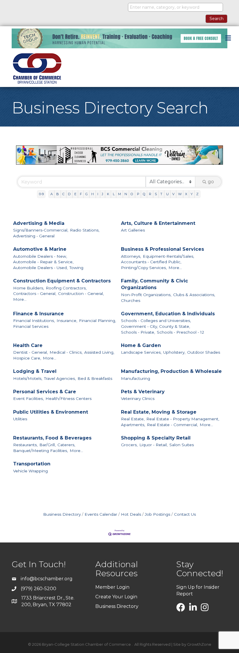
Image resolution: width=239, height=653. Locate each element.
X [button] (186, 194)
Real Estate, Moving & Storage (158, 412)
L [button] (114, 194)
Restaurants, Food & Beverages (52, 438)
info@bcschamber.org (47, 578)
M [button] (119, 194)
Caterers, (66, 444)
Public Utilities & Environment (50, 412)
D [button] (69, 194)
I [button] (97, 194)
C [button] (63, 194)
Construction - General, (81, 293)
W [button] (180, 194)
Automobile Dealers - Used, (40, 267)
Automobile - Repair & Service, (43, 261)
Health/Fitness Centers (68, 398)
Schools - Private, (138, 332)
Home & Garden (141, 345)
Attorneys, (131, 256)
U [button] (167, 194)
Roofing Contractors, (66, 288)
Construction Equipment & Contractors (62, 281)
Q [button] (144, 194)
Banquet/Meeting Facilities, (40, 450)
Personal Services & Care (44, 391)
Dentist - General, (30, 352)
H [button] (92, 194)
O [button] (132, 194)
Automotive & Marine (39, 249)
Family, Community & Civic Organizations (154, 284)
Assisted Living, (99, 352)
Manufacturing (135, 378)
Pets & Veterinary (143, 391)
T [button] (161, 194)
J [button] (102, 194)
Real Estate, (133, 419)
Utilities (20, 419)
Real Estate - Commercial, (172, 424)
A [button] (51, 194)
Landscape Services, (141, 352)
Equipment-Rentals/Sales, (168, 256)
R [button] (150, 194)
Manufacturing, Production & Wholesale (171, 371)
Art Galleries (133, 230)
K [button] (108, 194)
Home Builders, (28, 288)
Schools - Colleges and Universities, (156, 320)
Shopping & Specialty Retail (156, 438)
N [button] (125, 194)
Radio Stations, (84, 230)
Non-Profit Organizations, (146, 294)
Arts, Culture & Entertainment (158, 223)
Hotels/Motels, (27, 378)
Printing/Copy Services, (144, 267)
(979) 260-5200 (38, 588)
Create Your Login (116, 596)
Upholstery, (174, 352)
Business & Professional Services (162, 249)
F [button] (81, 194)
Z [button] (197, 194)
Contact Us (185, 514)
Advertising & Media (38, 223)
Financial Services (30, 326)
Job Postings (157, 514)
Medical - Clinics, (66, 352)
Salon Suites (181, 444)
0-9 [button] (41, 194)
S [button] (156, 194)
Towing (76, 267)
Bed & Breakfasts (95, 378)
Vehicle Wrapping (30, 471)
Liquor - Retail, (153, 444)
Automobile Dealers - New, (40, 256)
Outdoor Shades (203, 352)
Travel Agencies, (60, 378)
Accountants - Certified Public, (151, 261)
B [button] (57, 194)
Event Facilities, (28, 398)
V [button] (173, 194)
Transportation (31, 464)
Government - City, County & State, (155, 326)
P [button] (138, 194)
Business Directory (62, 514)
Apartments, (133, 424)
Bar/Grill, (47, 444)
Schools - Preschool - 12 (180, 332)
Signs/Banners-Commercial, (40, 230)
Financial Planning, (97, 320)
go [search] (211, 181)
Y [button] (192, 194)
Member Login (112, 587)
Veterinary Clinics (137, 398)
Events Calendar (101, 514)
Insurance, (67, 320)
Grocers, (129, 444)
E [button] (75, 194)
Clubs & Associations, (194, 294)
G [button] (86, 194)
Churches (130, 300)
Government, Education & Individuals (168, 313)
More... (175, 267)
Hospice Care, (27, 358)
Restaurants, (25, 444)
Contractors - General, (34, 293)
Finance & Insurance (38, 313)
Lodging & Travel (35, 371)
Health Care (28, 345)
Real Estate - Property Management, (182, 419)
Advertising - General (34, 236)
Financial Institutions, (34, 320)
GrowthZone (199, 644)
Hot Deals (131, 514)
